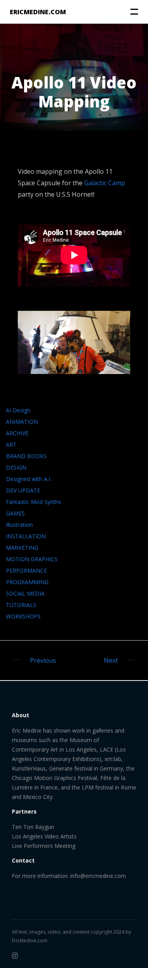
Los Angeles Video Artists (44, 836)
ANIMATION (22, 421)
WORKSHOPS (23, 616)
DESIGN (16, 467)
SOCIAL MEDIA (25, 593)
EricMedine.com (29, 940)
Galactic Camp (104, 183)
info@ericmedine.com (98, 876)
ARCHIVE (17, 433)
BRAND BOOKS (26, 456)
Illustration (19, 524)
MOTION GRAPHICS (32, 559)
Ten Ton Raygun (33, 827)
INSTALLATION (26, 536)
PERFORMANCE (26, 570)
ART (11, 444)
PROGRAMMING (27, 582)
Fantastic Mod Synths (33, 502)
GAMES (15, 513)
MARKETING (22, 547)
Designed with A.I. (28, 479)
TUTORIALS (21, 605)
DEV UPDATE (23, 490)
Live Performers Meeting (43, 846)
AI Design (18, 410)
